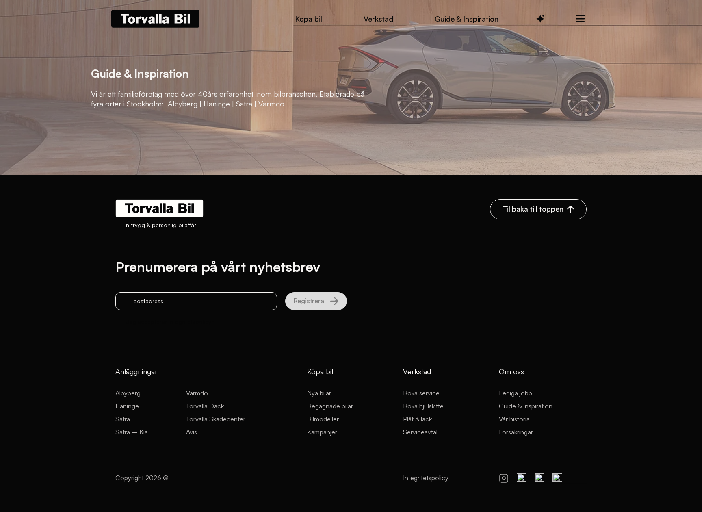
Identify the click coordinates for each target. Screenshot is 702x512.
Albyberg (128, 393)
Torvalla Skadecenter (215, 419)
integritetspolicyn (191, 321)
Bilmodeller (323, 419)
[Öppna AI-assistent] (540, 19)
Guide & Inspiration (525, 406)
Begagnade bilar (330, 406)
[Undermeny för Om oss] (580, 18)
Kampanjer (322, 432)
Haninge (127, 406)
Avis (191, 432)
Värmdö (197, 393)
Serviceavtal (420, 432)
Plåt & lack (417, 419)
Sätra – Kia (131, 432)
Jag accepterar (170, 321)
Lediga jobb (515, 393)
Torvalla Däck (205, 406)
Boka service (421, 393)
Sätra (122, 419)
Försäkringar (516, 432)
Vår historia (514, 419)
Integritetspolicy (425, 478)
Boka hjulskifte (423, 406)
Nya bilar (319, 393)
